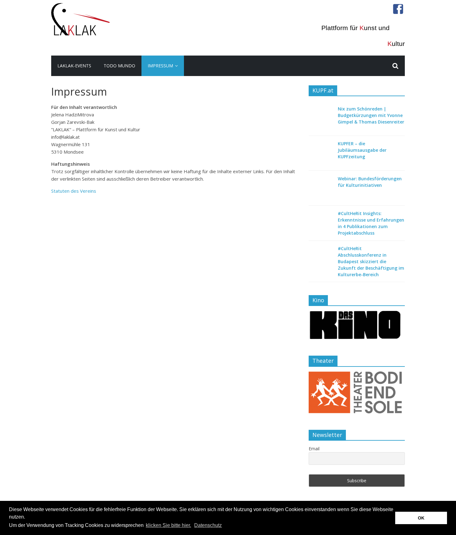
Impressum (160, 66)
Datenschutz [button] (208, 525)
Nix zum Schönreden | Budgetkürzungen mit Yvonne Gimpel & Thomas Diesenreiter (371, 115)
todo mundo (119, 66)
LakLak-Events (74, 66)
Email (314, 449)
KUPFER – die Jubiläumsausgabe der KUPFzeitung (362, 150)
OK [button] (421, 517)
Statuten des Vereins (73, 191)
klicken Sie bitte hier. (168, 525)
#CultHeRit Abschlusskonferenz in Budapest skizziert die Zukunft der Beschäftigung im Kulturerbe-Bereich (371, 261)
